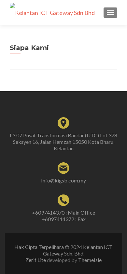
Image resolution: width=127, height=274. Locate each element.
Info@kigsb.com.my (63, 180)
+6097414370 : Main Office (63, 212)
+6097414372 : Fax (64, 219)
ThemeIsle (90, 260)
